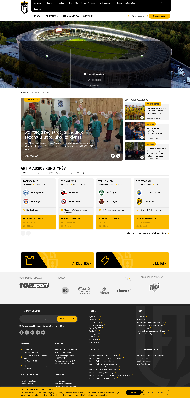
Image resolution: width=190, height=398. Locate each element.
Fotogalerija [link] (60, 381)
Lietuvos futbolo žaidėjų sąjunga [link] (102, 378)
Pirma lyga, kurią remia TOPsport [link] (150, 322)
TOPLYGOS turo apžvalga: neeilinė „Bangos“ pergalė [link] (154, 130)
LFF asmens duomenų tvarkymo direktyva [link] (48, 326)
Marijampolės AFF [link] (96, 325)
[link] (24, 7)
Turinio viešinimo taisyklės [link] (65, 386)
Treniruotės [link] (73, 3)
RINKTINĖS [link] (51, 16)
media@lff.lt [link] (29, 368)
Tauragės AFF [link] (94, 334)
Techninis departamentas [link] (125, 3)
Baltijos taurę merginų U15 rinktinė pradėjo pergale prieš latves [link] (156, 110)
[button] (124, 279)
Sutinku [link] (134, 392)
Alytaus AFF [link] (93, 317)
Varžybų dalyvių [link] (27, 384)
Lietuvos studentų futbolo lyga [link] (150, 334)
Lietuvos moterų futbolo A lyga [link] (150, 325)
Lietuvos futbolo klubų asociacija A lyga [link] (105, 358)
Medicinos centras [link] (144, 361)
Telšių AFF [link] (93, 336)
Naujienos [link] (50, 3)
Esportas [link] (37, 9)
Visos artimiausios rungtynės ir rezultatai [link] (147, 233)
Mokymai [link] (91, 3)
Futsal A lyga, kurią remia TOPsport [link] (151, 331)
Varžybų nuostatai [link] (28, 381)
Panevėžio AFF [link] (95, 328)
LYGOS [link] (37, 16)
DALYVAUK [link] (87, 16)
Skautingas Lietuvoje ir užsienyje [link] (150, 355)
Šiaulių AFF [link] (93, 331)
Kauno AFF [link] (93, 319)
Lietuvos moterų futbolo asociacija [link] (103, 369)
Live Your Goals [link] (143, 364)
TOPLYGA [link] (141, 319)
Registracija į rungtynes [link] (64, 384)
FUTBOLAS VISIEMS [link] (70, 16)
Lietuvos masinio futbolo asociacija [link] (103, 367)
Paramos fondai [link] (144, 358)
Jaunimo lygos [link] (143, 328)
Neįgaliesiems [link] (162, 3)
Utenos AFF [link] (93, 339)
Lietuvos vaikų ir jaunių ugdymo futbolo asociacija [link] (110, 375)
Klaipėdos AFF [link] (94, 322)
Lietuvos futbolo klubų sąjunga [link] (101, 361)
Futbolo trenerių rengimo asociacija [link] (103, 355)
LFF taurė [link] (141, 317)
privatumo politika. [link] (101, 395)
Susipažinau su (43, 326)
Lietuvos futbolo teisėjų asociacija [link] (103, 364)
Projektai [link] (60, 3)
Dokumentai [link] (105, 3)
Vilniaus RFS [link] (94, 342)
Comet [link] (83, 3)
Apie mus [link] (38, 3)
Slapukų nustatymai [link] (156, 392)
